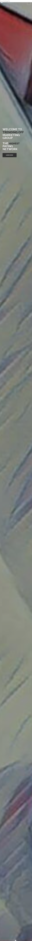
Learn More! (9, 155)
